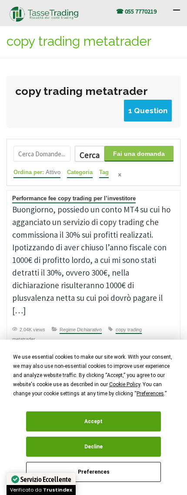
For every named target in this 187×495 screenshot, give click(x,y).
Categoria (80, 172)
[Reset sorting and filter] (120, 175)
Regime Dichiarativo (81, 329)
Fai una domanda (139, 153)
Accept (93, 421)
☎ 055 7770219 (136, 11)
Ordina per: (36, 172)
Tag (104, 172)
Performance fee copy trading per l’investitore (74, 198)
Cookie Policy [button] (124, 384)
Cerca (90, 155)
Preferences (94, 472)
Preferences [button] (150, 394)
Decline (93, 447)
